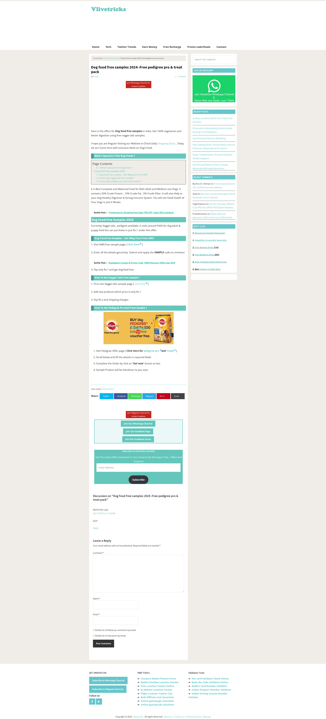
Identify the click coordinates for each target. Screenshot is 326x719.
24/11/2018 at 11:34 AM (104, 513)
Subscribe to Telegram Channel (107, 689)
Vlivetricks (108, 9)
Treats (170, 350)
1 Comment (181, 76)
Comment (98, 553)
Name (96, 598)
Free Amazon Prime (204, 247)
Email (96, 614)
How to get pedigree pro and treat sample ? (120, 181)
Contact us (179, 716)
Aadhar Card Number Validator (209, 686)
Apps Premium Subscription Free (211, 262)
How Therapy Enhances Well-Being (209, 138)
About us (168, 716)
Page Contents (102, 164)
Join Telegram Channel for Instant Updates (138, 415)
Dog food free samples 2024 (110, 171)
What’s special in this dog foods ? (116, 167)
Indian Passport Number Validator (211, 689)
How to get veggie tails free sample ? (117, 178)
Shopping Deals (166, 143)
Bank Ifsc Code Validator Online (210, 682)
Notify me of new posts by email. (110, 635)
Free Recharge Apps (204, 254)
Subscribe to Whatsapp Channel (108, 680)
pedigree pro (152, 350)
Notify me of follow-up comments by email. (115, 630)
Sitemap (207, 716)
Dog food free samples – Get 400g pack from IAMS (123, 174)
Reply (95, 528)
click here (140, 284)
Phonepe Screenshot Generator (210, 233)
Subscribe (138, 479)
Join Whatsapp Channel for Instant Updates (138, 84)
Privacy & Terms (193, 716)
